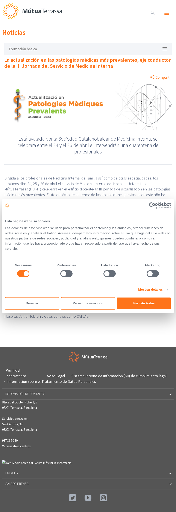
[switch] (66, 273)
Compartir (163, 77)
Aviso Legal (56, 375)
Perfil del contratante (16, 373)
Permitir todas (144, 303)
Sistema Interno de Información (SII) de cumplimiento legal (120, 375)
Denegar (32, 303)
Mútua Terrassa (32, 11)
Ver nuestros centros (16, 446)
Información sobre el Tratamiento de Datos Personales (52, 381)
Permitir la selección (88, 303)
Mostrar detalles (150, 289)
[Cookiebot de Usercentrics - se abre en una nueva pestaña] (152, 205)
